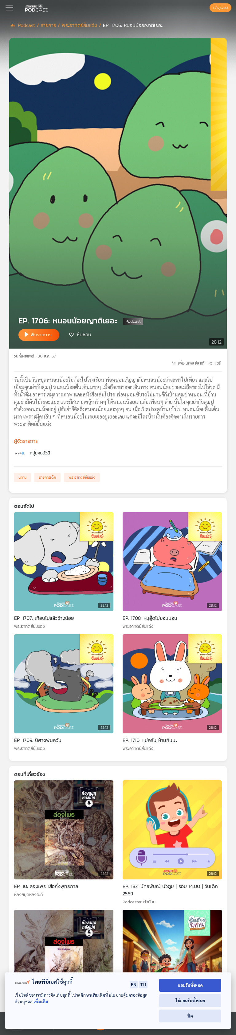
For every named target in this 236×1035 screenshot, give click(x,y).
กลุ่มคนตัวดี (40, 453)
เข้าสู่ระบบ (220, 7)
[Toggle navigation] (9, 7)
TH (143, 984)
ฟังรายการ (41, 334)
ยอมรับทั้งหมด (190, 985)
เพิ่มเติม (40, 1001)
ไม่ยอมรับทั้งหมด (190, 1000)
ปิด (190, 1015)
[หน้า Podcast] (48, 7)
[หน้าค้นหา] (206, 7)
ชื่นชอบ (84, 334)
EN (133, 984)
